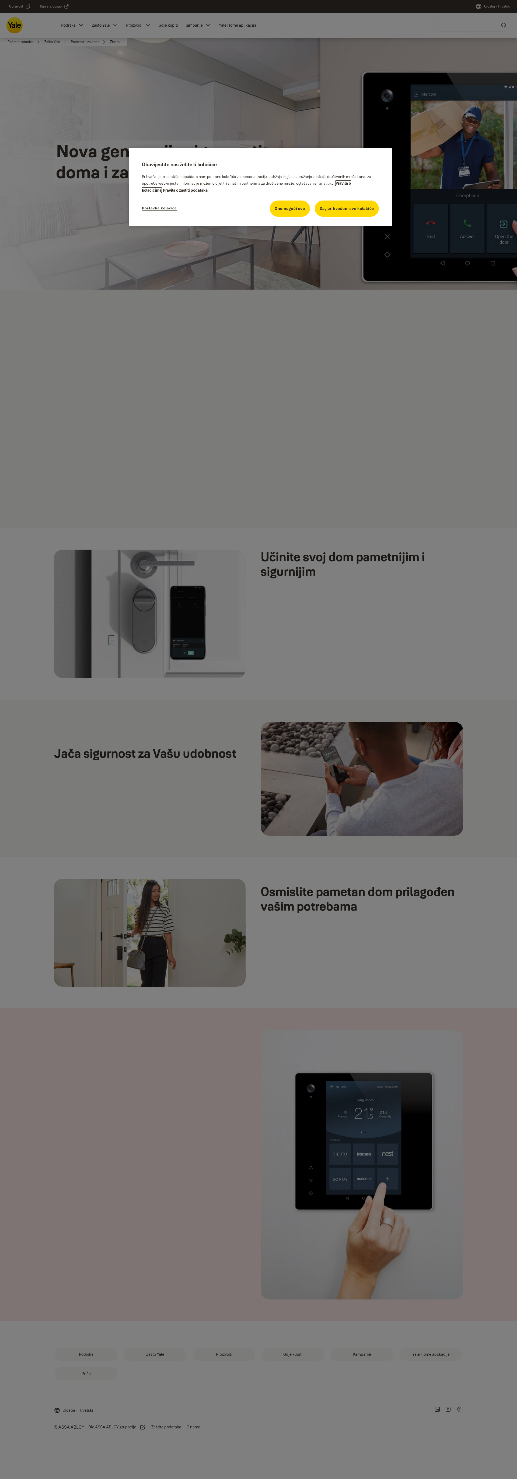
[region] (260, 187)
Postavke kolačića (159, 208)
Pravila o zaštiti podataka (185, 190)
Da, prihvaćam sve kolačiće (347, 208)
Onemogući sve (290, 208)
